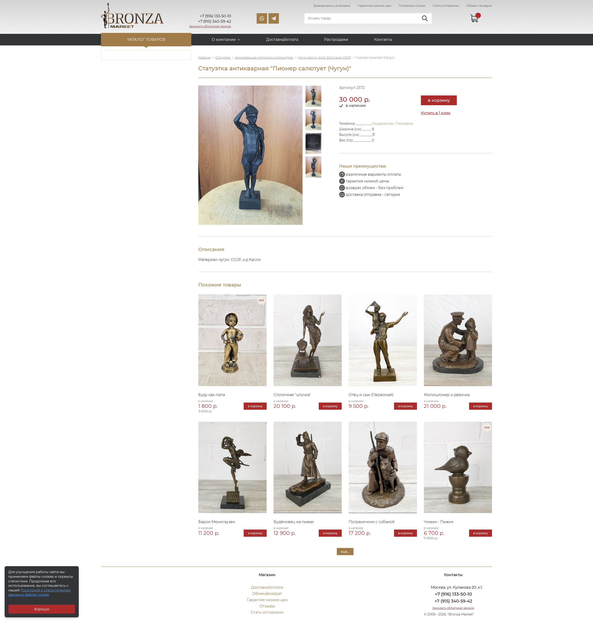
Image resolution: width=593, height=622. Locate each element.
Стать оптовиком (446, 5)
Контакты (383, 39)
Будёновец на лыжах (294, 522)
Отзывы (267, 606)
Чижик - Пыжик (439, 522)
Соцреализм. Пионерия (392, 123)
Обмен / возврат (479, 5)
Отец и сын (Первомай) (371, 395)
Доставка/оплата (282, 39)
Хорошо (41, 609)
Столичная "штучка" (292, 395)
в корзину (439, 100)
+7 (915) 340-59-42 (453, 601)
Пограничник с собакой (371, 522)
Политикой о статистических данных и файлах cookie (39, 592)
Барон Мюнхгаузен (216, 522)
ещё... (345, 551)
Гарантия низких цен (374, 5)
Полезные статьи (412, 5)
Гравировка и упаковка (331, 5)
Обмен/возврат (267, 593)
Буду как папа (211, 395)
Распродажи (336, 39)
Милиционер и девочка (447, 395)
